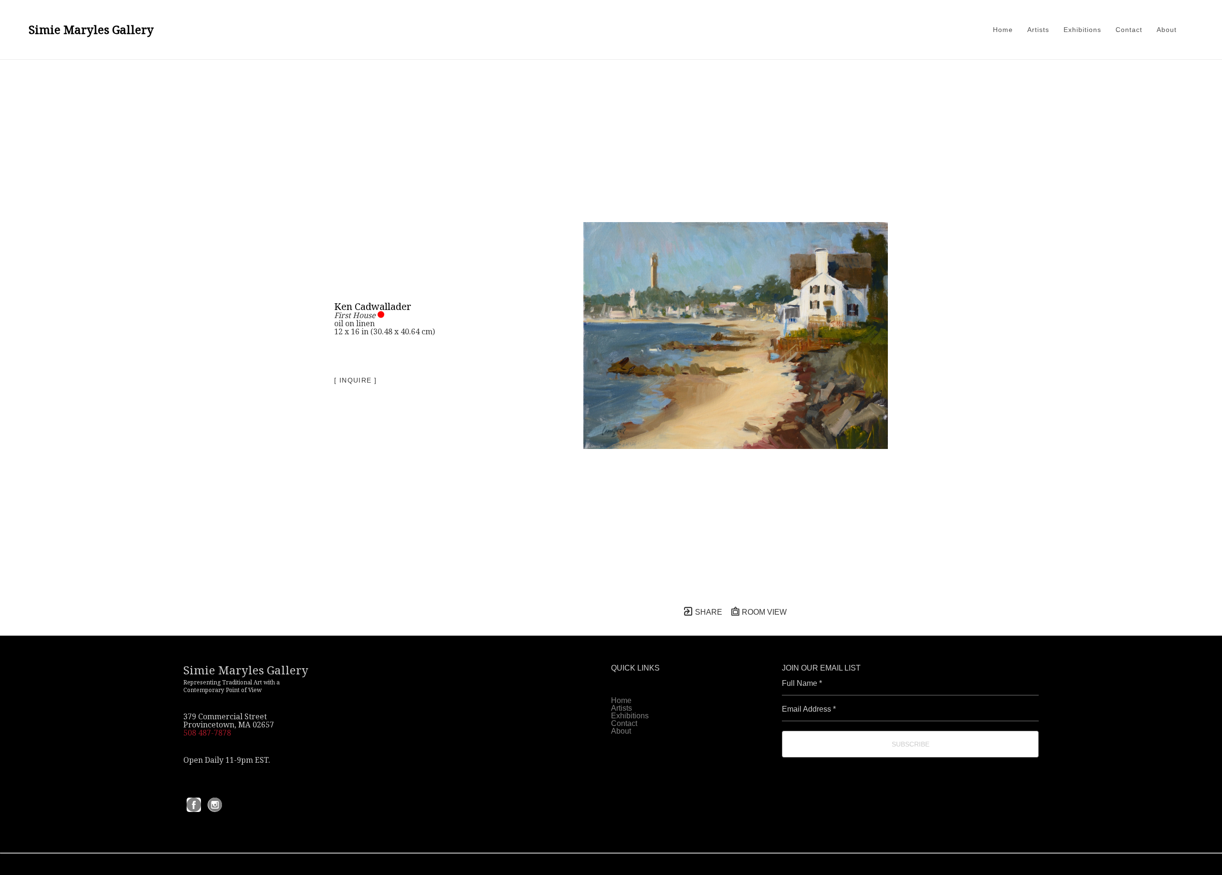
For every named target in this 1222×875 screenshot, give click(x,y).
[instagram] (215, 805)
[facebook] (194, 805)
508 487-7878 (207, 732)
